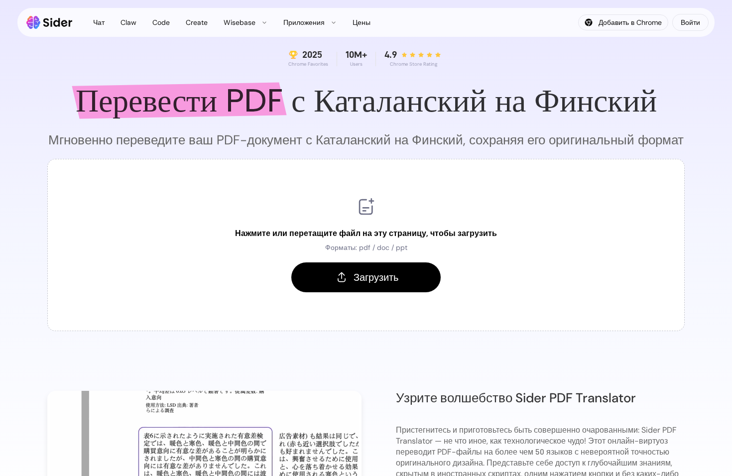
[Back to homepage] (49, 22)
